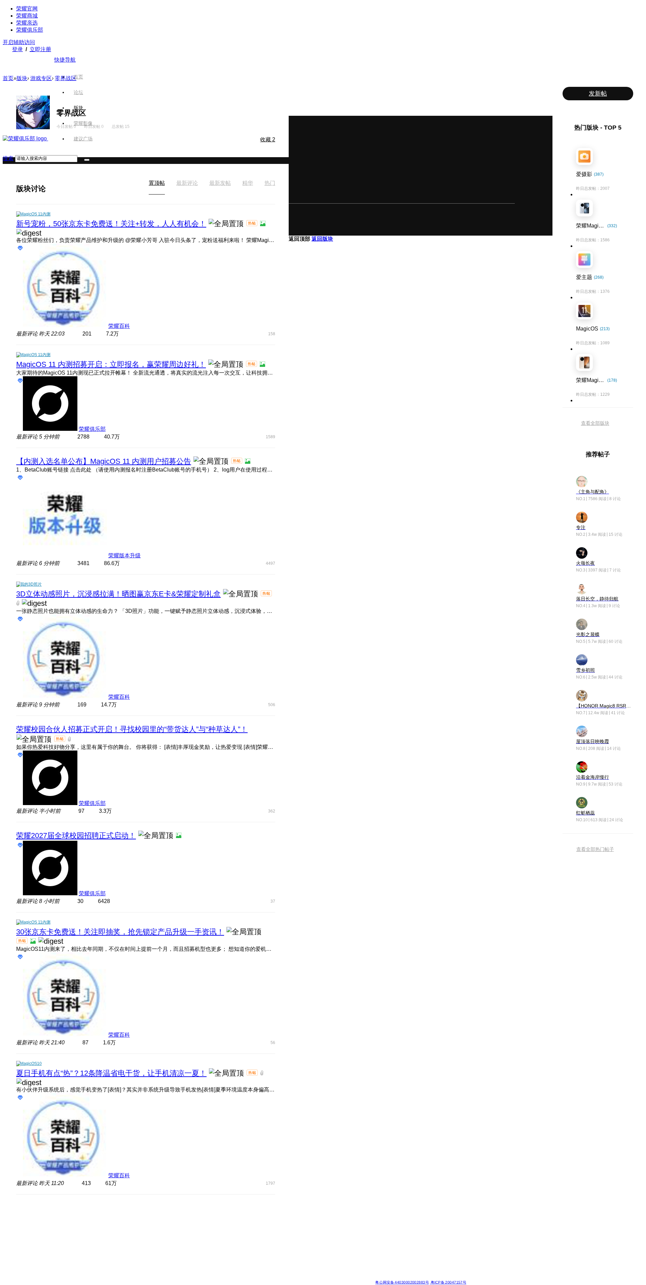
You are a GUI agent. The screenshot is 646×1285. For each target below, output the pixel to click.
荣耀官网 (27, 8)
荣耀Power (287, 1229)
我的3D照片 (31, 584)
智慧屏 (381, 1238)
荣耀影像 (83, 123)
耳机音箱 (383, 1246)
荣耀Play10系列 (292, 1238)
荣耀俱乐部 (29, 30)
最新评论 (187, 183)
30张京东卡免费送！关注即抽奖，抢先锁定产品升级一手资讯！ (120, 932)
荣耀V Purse (289, 1262)
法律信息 (300, 1277)
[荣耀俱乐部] (25, 138)
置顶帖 (157, 183)
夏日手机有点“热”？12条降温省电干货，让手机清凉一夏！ (111, 1073)
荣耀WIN (237, 1213)
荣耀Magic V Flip (146, 1270)
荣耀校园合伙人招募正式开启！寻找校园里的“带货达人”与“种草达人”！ (132, 729)
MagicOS (334, 1213)
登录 (17, 49)
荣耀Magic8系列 (146, 1221)
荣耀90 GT (189, 1262)
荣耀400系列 (191, 1229)
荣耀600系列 (191, 1213)
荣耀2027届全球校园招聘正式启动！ (76, 835)
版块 (78, 107)
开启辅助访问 (19, 42)
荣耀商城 (27, 16)
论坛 (78, 92)
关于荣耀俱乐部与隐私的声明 (244, 1277)
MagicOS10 (31, 1063)
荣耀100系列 (191, 1254)
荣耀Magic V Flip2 (147, 1238)
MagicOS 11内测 (35, 214)
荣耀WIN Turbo (242, 1229)
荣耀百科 (119, 326)
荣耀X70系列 (289, 1270)
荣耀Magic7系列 (146, 1246)
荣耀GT (284, 1254)
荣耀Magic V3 (143, 1254)
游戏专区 (41, 78)
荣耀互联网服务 (438, 1213)
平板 (379, 1221)
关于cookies (282, 1277)
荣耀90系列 (190, 1270)
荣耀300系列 (191, 1238)
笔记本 (381, 1213)
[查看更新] (52, 188)
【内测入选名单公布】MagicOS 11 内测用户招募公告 (103, 461)
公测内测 (334, 1221)
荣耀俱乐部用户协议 (199, 1277)
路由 (379, 1254)
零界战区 (65, 78)
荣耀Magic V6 (143, 1213)
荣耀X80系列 (289, 1221)
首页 (78, 76)
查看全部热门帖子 (595, 849)
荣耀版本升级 (124, 555)
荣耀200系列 (191, 1246)
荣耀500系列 (191, 1221)
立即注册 (40, 49)
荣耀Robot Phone (294, 1213)
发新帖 (598, 93)
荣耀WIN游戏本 (243, 1238)
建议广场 (83, 138)
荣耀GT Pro (288, 1246)
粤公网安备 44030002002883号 (402, 1282)
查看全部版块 (595, 423)
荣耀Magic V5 (143, 1229)
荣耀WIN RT (240, 1221)
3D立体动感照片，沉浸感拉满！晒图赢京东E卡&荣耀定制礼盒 (118, 594)
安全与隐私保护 (340, 1229)
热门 (269, 183)
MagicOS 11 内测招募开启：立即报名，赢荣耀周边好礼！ (111, 364)
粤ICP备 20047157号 (448, 1282)
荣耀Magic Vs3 (144, 1262)
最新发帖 (220, 183)
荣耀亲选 (27, 23)
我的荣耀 (334, 1238)
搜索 (8, 158)
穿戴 (379, 1229)
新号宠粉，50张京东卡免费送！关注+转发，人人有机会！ (111, 223)
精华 (247, 183)
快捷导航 (65, 60)
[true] (86, 160)
